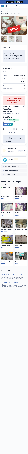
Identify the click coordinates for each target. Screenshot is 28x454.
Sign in (20, 6)
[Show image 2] (11, 39)
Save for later (15, 133)
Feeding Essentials (16, 10)
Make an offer (9, 129)
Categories (8, 10)
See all (25, 182)
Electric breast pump (6, 11)
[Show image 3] (19, 39)
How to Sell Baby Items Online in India (11, 274)
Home (2, 10)
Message (21, 129)
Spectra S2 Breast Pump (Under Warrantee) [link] (11, 13)
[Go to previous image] (4, 25)
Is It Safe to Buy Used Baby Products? (11, 282)
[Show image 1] (4, 39)
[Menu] (25, 6)
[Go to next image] (24, 25)
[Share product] (23, 106)
